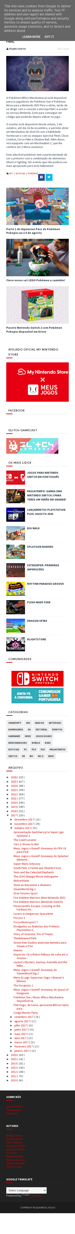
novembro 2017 (24, 824)
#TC (11, 173)
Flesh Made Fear (38, 602)
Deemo (18, 950)
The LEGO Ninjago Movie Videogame (36, 876)
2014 (14, 1063)
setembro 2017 (24, 1017)
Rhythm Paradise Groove (45, 584)
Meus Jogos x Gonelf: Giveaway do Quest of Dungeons (41, 991)
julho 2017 (20, 1025)
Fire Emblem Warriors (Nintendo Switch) (38, 902)
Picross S (19, 918)
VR (23, 756)
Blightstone (36, 639)
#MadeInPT (14, 722)
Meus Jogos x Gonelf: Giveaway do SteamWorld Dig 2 (35, 971)
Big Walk (33, 528)
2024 (14, 786)
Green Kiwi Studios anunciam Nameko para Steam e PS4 (40, 944)
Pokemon (33, 173)
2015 (14, 1059)
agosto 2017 (22, 1021)
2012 (14, 1072)
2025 (14, 781)
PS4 (34, 749)
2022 (14, 794)
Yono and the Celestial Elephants (34, 872)
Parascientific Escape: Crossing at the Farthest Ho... (37, 907)
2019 (14, 807)
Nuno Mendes (14, 1156)
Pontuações (13, 1110)
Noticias (20, 173)
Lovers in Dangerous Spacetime (33, 914)
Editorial (41, 729)
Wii (31, 756)
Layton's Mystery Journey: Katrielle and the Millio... (40, 964)
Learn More (31, 36)
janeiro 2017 (22, 1051)
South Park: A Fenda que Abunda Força (37, 868)
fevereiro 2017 (23, 1046)
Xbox (51, 756)
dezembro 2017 (24, 819)
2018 (14, 811)
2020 (14, 802)
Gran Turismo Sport (26, 893)
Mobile (36, 742)
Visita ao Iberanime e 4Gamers (32, 885)
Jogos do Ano (44, 736)
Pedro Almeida (15, 1163)
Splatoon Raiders (40, 547)
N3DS (48, 742)
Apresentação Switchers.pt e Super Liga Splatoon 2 (39, 834)
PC (25, 749)
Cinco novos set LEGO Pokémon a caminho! (35, 280)
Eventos (57, 729)
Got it (49, 36)
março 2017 (21, 1042)
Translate (36, 1195)
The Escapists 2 (23, 985)
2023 (14, 790)
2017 (14, 815)
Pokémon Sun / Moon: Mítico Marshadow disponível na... (39, 999)
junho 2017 (21, 1029)
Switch (12, 756)
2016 (14, 1055)
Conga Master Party (26, 1013)
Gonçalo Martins (16, 1146)
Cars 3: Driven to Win (26, 844)
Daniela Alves (14, 1139)
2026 (14, 777)
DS (29, 729)
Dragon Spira (37, 621)
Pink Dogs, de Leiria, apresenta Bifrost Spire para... (41, 1006)
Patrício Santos (15, 1160)
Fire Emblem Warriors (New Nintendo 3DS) (39, 897)
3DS (28, 722)
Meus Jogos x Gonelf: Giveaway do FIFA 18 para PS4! (40, 850)
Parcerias (12, 1113)
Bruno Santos (14, 1135)
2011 (14, 1076)
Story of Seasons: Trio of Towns (33, 934)
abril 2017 (20, 1038)
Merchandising (17, 742)
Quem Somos (14, 1106)
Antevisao (55, 722)
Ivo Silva (11, 1153)
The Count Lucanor (25, 840)
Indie (28, 736)
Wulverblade (21, 880)
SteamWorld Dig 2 (25, 889)
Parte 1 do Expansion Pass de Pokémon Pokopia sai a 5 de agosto (33, 231)
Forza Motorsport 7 (26, 922)
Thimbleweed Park (25, 938)
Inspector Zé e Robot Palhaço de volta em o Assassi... (41, 956)
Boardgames (15, 729)
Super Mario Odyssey (27, 864)
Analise (39, 722)
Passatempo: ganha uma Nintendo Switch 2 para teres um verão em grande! (46, 495)
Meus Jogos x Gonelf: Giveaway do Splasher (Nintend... (41, 857)
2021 (14, 798)
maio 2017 (21, 1034)
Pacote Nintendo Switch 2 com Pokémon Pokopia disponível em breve (34, 329)
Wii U (40, 756)
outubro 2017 (22, 828)
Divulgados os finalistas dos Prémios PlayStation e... (36, 928)
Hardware (14, 736)
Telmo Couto (14, 1167)
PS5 (43, 749)
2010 (14, 1080)
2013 (14, 1067)
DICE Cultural (14, 1142)
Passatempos (57, 749)
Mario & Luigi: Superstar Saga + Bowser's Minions (39, 979)
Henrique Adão (15, 1149)
